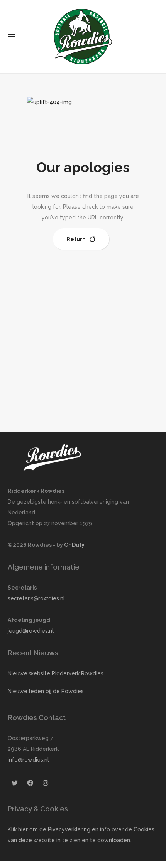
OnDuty (74, 545)
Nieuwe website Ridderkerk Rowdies (55, 673)
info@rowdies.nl (28, 760)
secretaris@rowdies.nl (36, 598)
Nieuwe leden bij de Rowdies (46, 691)
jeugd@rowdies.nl (31, 631)
